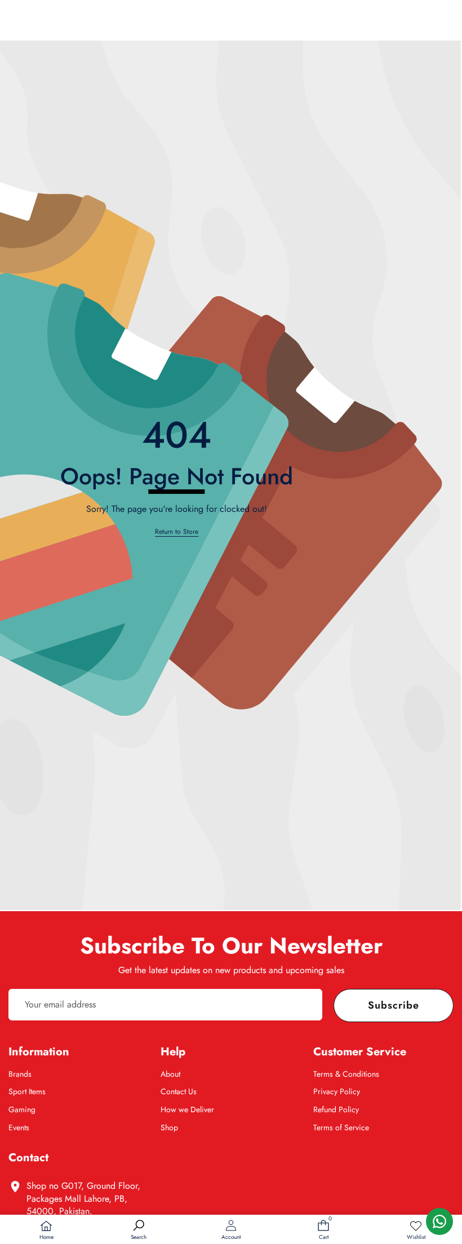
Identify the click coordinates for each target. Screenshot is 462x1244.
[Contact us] (439, 1221)
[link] (416, 1230)
